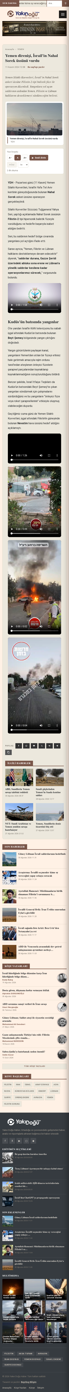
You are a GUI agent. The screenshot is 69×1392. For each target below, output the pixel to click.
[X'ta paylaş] (42, 746)
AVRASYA (38, 1097)
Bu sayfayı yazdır (36, 67)
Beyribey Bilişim (28, 1382)
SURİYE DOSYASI (12, 1365)
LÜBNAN (54, 1091)
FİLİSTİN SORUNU (12, 1104)
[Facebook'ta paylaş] (18, 746)
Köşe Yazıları (20, 1387)
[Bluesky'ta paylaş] (34, 746)
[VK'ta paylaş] (49, 746)
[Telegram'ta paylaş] (57, 746)
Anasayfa (9, 49)
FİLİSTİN (7, 1084)
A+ (25, 157)
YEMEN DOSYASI (32, 1359)
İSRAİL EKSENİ (53, 1359)
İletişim (40, 1387)
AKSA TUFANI (25, 1353)
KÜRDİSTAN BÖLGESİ (24, 1091)
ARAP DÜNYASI (42, 1084)
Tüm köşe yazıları (34, 1066)
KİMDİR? (42, 1091)
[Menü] (63, 14)
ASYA (56, 1084)
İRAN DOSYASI (11, 1359)
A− (10, 157)
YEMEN (20, 49)
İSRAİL (28, 1084)
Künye (32, 1387)
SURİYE (7, 1097)
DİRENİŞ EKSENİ (22, 1097)
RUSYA (7, 1091)
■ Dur (11, 164)
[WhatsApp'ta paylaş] (26, 746)
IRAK (18, 1084)
